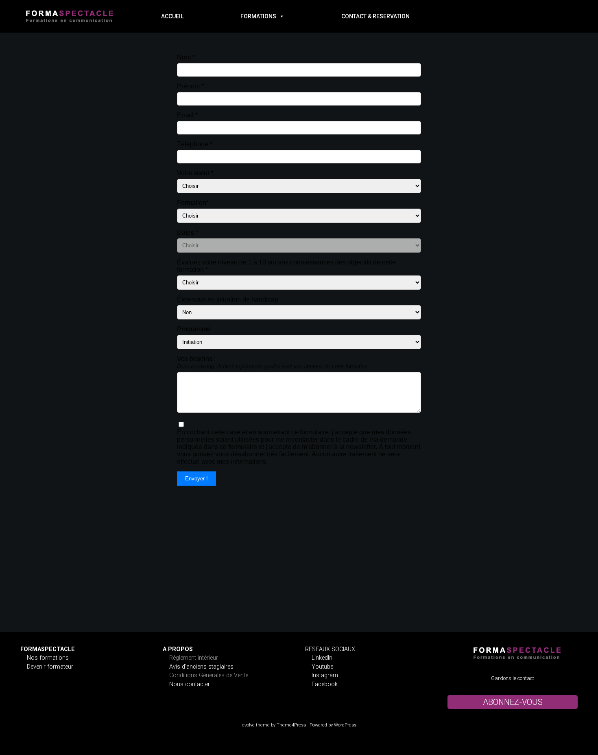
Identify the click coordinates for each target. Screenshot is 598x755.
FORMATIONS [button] (258, 16)
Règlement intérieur (193, 657)
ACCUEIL (172, 16)
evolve (248, 725)
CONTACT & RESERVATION (375, 16)
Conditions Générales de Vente (208, 675)
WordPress (345, 725)
